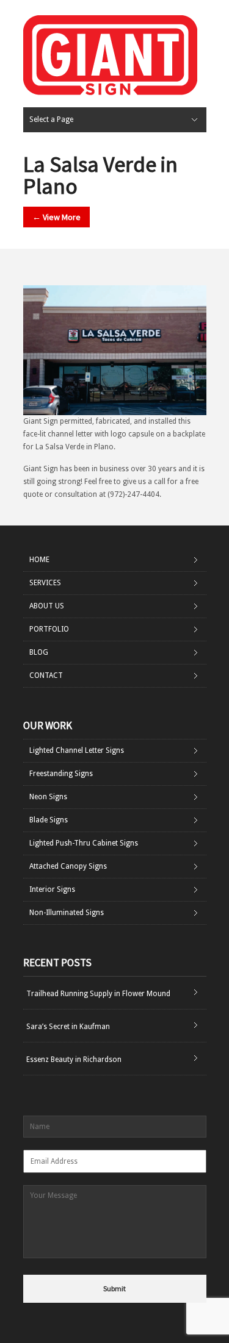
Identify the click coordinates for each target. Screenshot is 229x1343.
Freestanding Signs (61, 773)
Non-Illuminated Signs (66, 912)
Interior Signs (52, 889)
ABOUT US (46, 606)
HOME (39, 559)
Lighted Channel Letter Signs (76, 750)
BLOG (38, 652)
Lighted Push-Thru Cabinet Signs (83, 843)
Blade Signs (48, 820)
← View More (56, 217)
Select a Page (51, 119)
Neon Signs (48, 797)
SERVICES (45, 583)
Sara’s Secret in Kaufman (68, 1026)
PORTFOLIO (49, 629)
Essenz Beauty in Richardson (74, 1059)
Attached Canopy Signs (68, 866)
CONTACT (46, 675)
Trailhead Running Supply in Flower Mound (98, 993)
